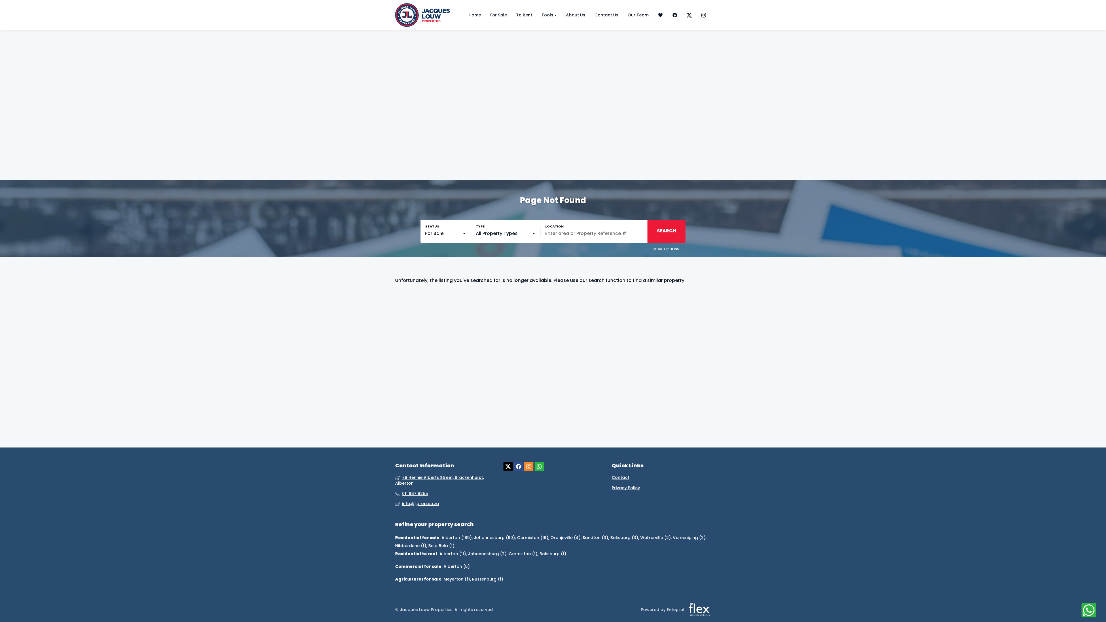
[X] (689, 15)
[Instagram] (703, 15)
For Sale (498, 15)
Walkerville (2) (655, 538)
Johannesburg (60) (494, 538)
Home (475, 15)
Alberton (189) (457, 538)
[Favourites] (660, 15)
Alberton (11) (453, 554)
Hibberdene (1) (410, 546)
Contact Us (606, 15)
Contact (620, 477)
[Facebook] (675, 15)
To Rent (524, 15)
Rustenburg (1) (487, 579)
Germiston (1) (523, 554)
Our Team (638, 15)
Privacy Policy (626, 488)
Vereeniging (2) (689, 538)
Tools (547, 15)
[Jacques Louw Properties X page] (508, 466)
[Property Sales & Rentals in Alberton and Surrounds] (422, 14)
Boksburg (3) (624, 538)
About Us (575, 15)
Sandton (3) (595, 538)
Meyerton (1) (457, 579)
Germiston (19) (532, 538)
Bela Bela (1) (441, 546)
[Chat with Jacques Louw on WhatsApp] (1089, 610)
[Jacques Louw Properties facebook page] (518, 466)
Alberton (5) (457, 566)
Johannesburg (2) (487, 554)
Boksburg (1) (552, 554)
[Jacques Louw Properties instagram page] (528, 466)
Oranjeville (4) (565, 538)
